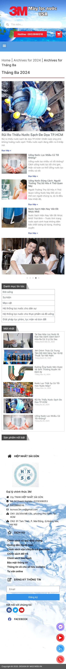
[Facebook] (9, 610)
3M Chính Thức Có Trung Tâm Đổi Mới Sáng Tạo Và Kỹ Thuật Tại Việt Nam (48, 353)
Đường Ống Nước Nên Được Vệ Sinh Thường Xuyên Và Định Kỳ (48, 369)
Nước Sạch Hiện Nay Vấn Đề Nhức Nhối (43, 210)
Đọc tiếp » (6, 150)
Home (6, 60)
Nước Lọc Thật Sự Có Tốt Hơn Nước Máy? (47, 384)
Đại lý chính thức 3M (18, 491)
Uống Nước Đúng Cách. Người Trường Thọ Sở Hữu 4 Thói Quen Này (45, 183)
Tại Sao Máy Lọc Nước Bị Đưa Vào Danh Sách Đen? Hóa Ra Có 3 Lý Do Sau (47, 336)
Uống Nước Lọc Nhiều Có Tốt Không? (43, 156)
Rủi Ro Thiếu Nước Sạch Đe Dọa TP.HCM (32, 135)
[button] (30, 34)
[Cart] (59, 34)
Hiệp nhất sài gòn (26, 456)
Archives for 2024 (27, 60)
